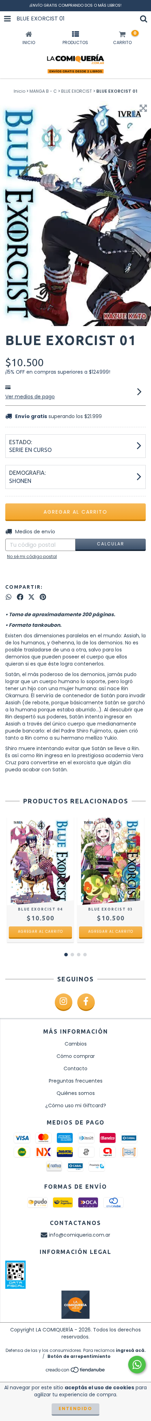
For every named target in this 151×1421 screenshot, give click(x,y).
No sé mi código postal (32, 556)
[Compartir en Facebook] (20, 596)
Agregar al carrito (40, 931)
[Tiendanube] (75, 1372)
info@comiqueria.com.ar (79, 1234)
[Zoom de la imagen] (143, 108)
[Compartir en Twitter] (31, 596)
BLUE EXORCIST (76, 91)
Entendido (75, 1408)
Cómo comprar (76, 1056)
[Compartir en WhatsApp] (8, 596)
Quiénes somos (76, 1093)
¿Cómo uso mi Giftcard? (75, 1105)
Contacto (75, 1068)
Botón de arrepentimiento (79, 1356)
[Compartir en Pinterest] (43, 596)
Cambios (76, 1043)
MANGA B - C (43, 91)
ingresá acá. (131, 1350)
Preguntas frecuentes (76, 1080)
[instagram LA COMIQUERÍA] (63, 1002)
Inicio (19, 91)
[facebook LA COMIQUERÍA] (86, 1002)
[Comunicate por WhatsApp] (137, 1364)
